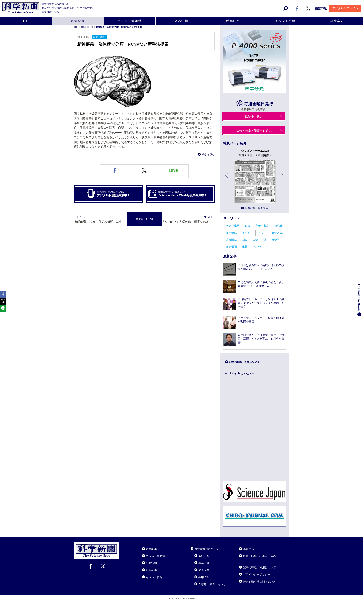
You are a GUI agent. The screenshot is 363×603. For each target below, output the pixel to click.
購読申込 (321, 8)
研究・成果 (232, 225)
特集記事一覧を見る (256, 208)
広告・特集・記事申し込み (254, 130)
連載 (244, 246)
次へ (282, 178)
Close (123, 543)
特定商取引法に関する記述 (259, 581)
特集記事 (233, 21)
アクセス (203, 570)
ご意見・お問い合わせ (212, 584)
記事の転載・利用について (244, 361)
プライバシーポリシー (256, 574)
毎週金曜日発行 (258, 103)
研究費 (278, 225)
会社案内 (337, 21)
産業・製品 (262, 225)
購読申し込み (254, 116)
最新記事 (78, 21)
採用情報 (203, 577)
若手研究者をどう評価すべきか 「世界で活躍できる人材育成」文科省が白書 (261, 338)
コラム (262, 232)
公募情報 (181, 21)
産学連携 (231, 232)
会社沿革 (203, 556)
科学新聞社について (207, 548)
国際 (244, 239)
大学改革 (277, 232)
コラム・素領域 (129, 21)
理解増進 (231, 239)
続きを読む (208, 154)
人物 (255, 239)
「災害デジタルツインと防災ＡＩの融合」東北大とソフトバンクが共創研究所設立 (261, 303)
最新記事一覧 (87, 27)
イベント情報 (285, 21)
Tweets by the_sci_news (239, 373)
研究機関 (231, 246)
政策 (247, 225)
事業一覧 (203, 563)
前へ (227, 178)
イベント (247, 232)
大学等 (275, 239)
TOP (25, 21)
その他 (257, 246)
